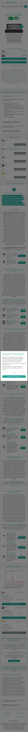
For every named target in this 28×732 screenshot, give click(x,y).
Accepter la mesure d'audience (14, 376)
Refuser (14, 373)
